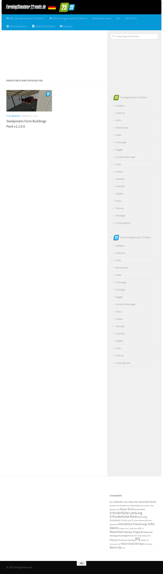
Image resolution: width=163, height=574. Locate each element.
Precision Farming (127, 540)
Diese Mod (144, 505)
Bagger (119, 149)
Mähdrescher (122, 127)
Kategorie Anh (124, 528)
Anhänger (120, 215)
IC (132, 520)
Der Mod (139, 502)
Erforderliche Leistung (126, 513)
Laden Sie (133, 528)
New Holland (143, 536)
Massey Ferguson (134, 532)
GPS (118, 18)
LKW (139, 528)
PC (150, 536)
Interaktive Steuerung (132, 524)
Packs (118, 200)
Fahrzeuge (121, 142)
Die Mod (113, 505)
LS (143, 528)
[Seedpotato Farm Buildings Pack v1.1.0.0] (29, 101)
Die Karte (150, 502)
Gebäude (120, 178)
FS (122, 520)
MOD (131, 536)
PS (137, 539)
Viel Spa (139, 543)
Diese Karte (135, 505)
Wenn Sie (116, 547)
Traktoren (120, 113)
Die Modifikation (123, 505)
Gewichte (120, 186)
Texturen (120, 208)
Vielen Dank (127, 543)
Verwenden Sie (115, 544)
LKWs (118, 120)
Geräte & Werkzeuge (125, 156)
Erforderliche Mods (124, 516)
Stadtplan (120, 105)
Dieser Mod (126, 509)
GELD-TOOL (131, 18)
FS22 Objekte (13, 116)
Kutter (118, 134)
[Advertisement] (54, 53)
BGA (116, 501)
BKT (121, 501)
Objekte (119, 193)
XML (123, 548)
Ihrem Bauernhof (140, 520)
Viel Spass (148, 544)
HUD (129, 520)
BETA (112, 502)
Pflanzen (114, 540)
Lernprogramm (123, 222)
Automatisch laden (102, 18)
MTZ (135, 536)
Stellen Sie (145, 540)
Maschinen (117, 532)
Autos (118, 164)
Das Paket (129, 501)
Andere (119, 171)
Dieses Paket (139, 509)
